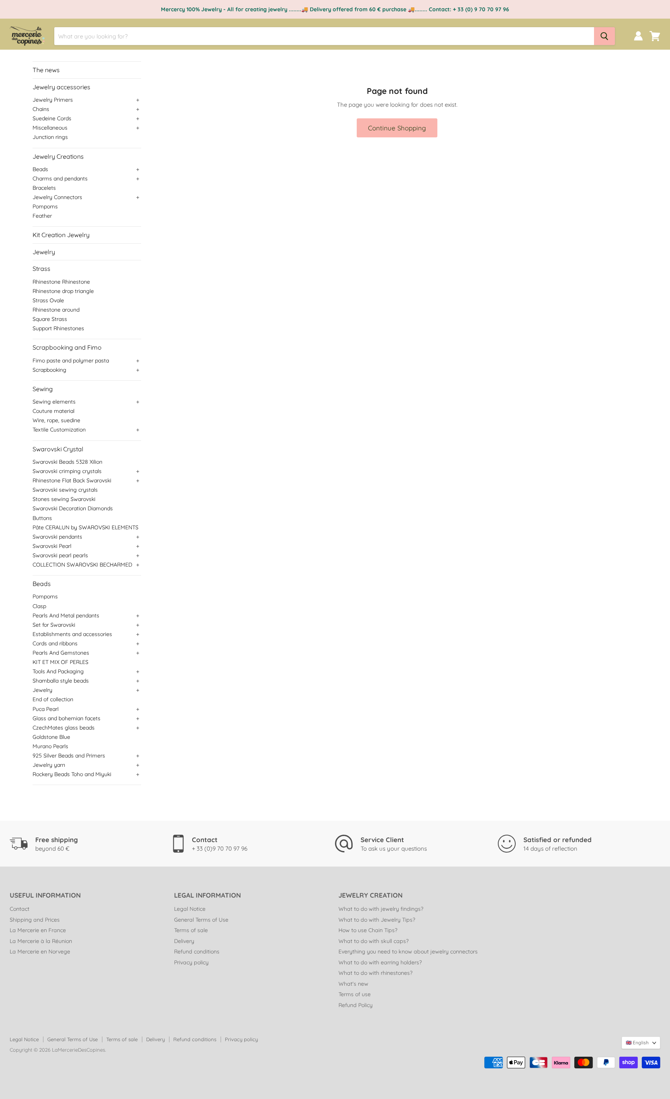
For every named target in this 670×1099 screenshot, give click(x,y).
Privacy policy (191, 962)
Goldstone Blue (51, 736)
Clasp (39, 606)
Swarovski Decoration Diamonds (73, 508)
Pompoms (45, 206)
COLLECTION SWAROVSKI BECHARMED (82, 564)
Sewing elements (54, 401)
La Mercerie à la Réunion (41, 941)
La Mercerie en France (38, 930)
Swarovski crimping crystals (67, 471)
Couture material (53, 410)
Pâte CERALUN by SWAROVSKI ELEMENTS (85, 527)
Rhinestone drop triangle (63, 291)
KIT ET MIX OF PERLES (60, 662)
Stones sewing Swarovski (64, 499)
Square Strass (50, 318)
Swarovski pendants (57, 536)
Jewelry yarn (49, 764)
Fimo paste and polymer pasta (71, 360)
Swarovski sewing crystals (65, 489)
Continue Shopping (397, 128)
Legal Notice (189, 908)
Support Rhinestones (58, 328)
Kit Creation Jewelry (61, 235)
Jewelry (44, 252)
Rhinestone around (56, 309)
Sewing (43, 389)
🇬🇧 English (637, 1042)
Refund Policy (355, 1005)
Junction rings (50, 136)
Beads (40, 169)
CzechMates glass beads (64, 727)
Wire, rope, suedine (56, 420)
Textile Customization (59, 429)
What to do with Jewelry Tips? (376, 919)
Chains (41, 109)
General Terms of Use (201, 919)
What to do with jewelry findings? (380, 908)
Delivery (184, 941)
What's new (353, 983)
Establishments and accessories (72, 634)
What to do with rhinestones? (375, 972)
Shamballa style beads (61, 680)
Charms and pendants (60, 178)
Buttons (42, 518)
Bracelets (44, 187)
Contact (19, 908)
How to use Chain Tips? (367, 930)
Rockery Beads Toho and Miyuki (72, 774)
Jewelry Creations (58, 156)
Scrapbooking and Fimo (67, 347)
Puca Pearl (46, 709)
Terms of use (354, 994)
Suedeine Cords (52, 118)
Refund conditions (196, 951)
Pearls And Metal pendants (66, 615)
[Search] (604, 36)
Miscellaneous (50, 127)
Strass (41, 268)
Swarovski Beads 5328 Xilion (67, 461)
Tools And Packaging (58, 671)
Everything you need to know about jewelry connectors (408, 951)
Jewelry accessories (61, 87)
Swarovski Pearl (52, 546)
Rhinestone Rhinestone (61, 281)
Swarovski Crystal (58, 449)
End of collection (53, 699)
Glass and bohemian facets (66, 718)
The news (46, 70)
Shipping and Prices (35, 919)
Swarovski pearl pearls (60, 555)
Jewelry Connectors (57, 197)
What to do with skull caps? (373, 941)
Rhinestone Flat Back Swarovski (72, 480)
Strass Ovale (48, 300)
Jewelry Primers (53, 99)
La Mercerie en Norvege (40, 951)
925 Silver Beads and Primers (69, 755)
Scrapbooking (49, 369)
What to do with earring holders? (380, 962)
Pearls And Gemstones (61, 652)
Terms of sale (191, 930)
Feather (42, 215)
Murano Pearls (50, 746)
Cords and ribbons (55, 643)
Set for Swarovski (54, 624)
